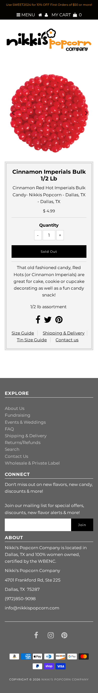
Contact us (67, 339)
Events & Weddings (25, 422)
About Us (14, 408)
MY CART (67, 14)
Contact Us (16, 456)
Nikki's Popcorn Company (65, 679)
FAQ (9, 428)
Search (12, 449)
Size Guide (23, 333)
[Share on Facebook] (37, 321)
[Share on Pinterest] (59, 321)
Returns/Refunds (22, 442)
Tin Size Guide (32, 339)
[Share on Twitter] (48, 321)
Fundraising (17, 415)
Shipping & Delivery (63, 333)
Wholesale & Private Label (32, 463)
